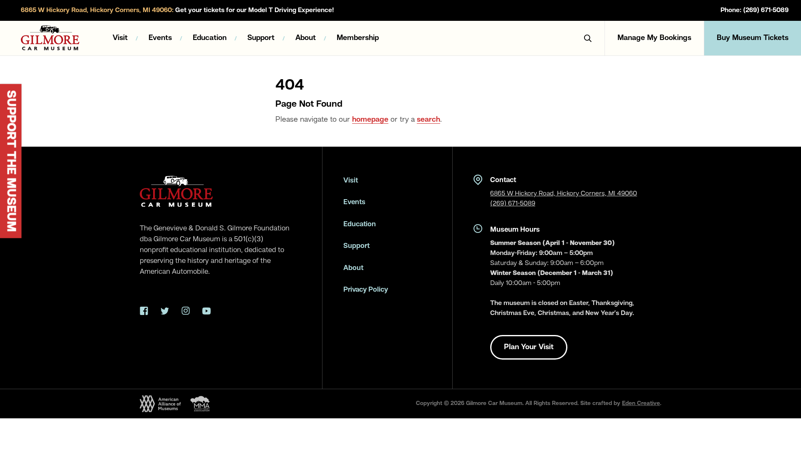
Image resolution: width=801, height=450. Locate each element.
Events (160, 38)
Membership (358, 38)
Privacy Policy (365, 289)
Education (210, 38)
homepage (370, 119)
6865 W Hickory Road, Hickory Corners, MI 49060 (563, 193)
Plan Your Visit (529, 347)
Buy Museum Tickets (752, 38)
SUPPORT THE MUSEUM (11, 161)
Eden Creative (641, 403)
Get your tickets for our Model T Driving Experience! (177, 10)
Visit (120, 38)
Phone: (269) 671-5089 (754, 10)
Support (261, 38)
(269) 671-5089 (512, 203)
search (428, 119)
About (305, 38)
